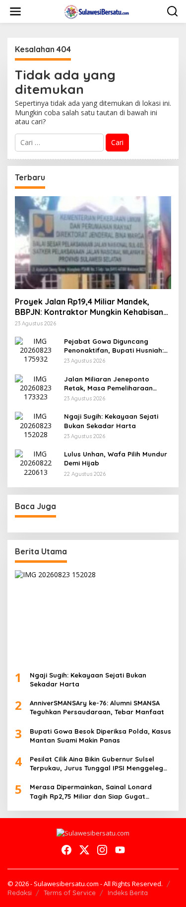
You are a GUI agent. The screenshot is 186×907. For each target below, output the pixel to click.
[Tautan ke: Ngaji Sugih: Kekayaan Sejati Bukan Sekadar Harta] (36, 424)
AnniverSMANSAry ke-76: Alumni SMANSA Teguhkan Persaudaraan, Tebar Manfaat (97, 707)
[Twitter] (84, 849)
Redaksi (19, 893)
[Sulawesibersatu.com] (95, 10)
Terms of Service (70, 893)
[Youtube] (120, 849)
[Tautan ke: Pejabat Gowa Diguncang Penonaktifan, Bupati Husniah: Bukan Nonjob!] (36, 349)
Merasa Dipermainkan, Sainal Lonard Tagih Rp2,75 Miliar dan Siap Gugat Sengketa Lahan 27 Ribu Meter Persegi (93, 791)
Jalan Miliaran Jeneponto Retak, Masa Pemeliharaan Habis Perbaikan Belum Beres (112, 383)
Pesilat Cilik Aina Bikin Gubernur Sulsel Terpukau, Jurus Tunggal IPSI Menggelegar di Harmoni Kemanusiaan (100, 763)
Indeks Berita (128, 893)
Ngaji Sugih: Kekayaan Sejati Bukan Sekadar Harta (111, 420)
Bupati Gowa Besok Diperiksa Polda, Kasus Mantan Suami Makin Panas (100, 735)
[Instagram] (102, 849)
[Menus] (15, 11)
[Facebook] (66, 849)
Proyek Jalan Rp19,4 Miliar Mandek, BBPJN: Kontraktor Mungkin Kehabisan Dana (89, 307)
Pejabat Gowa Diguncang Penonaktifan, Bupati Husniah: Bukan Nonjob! (114, 346)
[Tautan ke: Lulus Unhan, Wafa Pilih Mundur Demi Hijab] (36, 462)
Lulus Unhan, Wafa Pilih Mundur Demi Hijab (115, 458)
